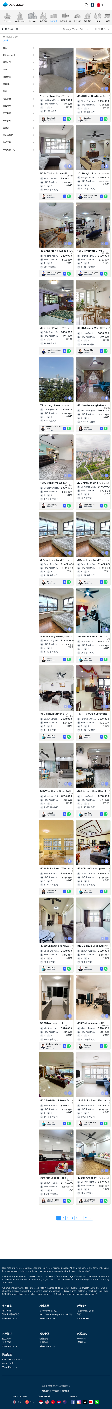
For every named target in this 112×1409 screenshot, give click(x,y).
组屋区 (6, 69)
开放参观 (7, 120)
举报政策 (55, 1391)
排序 (100, 29)
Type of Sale (9, 55)
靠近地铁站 (8, 135)
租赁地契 (7, 106)
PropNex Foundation (12, 1359)
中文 (32, 1402)
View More (8, 1318)
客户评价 (6, 1310)
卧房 (5, 91)
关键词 (6, 128)
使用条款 (65, 1391)
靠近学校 (7, 142)
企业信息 (44, 1338)
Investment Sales (85, 1310)
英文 (20, 1402)
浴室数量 (7, 98)
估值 (79, 1314)
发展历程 (6, 1342)
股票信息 (44, 1342)
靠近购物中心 (9, 149)
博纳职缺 (81, 1342)
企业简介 (6, 1338)
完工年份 (7, 113)
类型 (5, 47)
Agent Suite (8, 1363)
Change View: (73, 29)
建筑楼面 (7, 84)
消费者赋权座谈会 (11, 1314)
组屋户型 (7, 62)
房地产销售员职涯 (48, 1310)
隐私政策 (45, 1391)
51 (86, 1218)
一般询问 (81, 1338)
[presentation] (66, 89)
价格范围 (7, 77)
